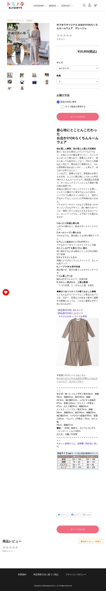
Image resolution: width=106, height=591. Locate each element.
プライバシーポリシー (76, 574)
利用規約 (22, 574)
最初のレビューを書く (91, 541)
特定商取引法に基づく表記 (45, 574)
